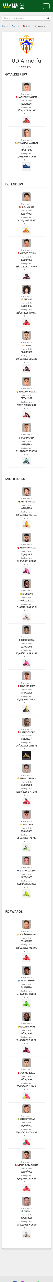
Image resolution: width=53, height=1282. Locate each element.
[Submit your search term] (48, 18)
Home (5, 26)
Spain (28, 26)
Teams (15, 26)
